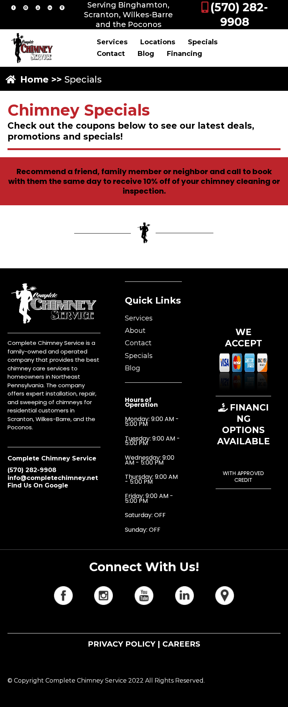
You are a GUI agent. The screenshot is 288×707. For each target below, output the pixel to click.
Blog (146, 54)
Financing (184, 54)
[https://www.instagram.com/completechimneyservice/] (25, 7)
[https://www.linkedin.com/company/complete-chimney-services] (50, 7)
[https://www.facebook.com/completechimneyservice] (13, 7)
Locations (157, 42)
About (135, 330)
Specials (203, 42)
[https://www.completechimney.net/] (32, 48)
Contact (111, 54)
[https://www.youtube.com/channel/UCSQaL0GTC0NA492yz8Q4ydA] (38, 7)
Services (112, 42)
